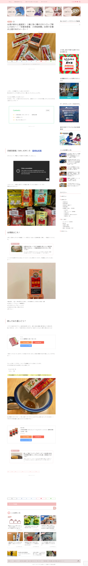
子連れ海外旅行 (66, 226)
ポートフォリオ (44, 1)
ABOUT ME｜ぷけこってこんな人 (31, 1)
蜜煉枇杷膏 (34, 114)
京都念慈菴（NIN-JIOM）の (23, 114)
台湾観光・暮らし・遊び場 (68, 208)
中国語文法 (65, 202)
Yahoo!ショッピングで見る (26, 345)
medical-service (18, 471)
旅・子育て (63, 219)
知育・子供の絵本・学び (68, 228)
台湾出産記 (65, 206)
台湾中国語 (65, 203)
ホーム (10, 1)
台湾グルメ (63, 196)
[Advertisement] (31, 79)
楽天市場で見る (38, 342)
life (13, 471)
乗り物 (64, 223)
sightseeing (32, 471)
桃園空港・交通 (67, 216)
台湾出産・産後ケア (67, 205)
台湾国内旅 (66, 213)
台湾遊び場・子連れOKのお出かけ (70, 214)
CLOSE (47, 110)
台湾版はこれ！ (19, 117)
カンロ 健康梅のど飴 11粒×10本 (28, 339)
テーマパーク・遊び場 (67, 221)
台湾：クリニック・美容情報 (69, 211)
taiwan (38, 471)
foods (9, 471)
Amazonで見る (26, 342)
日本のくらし (64, 231)
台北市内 (66, 210)
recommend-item (26, 471)
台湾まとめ (9, 21)
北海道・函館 (66, 225)
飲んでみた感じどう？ (21, 120)
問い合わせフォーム (18, 1)
